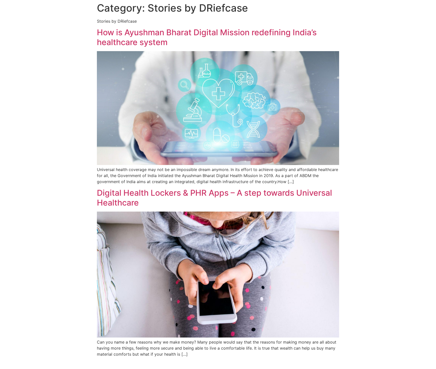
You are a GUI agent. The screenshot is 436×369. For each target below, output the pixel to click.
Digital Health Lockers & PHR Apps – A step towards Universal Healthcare (214, 197)
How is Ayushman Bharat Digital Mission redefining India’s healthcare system (207, 37)
